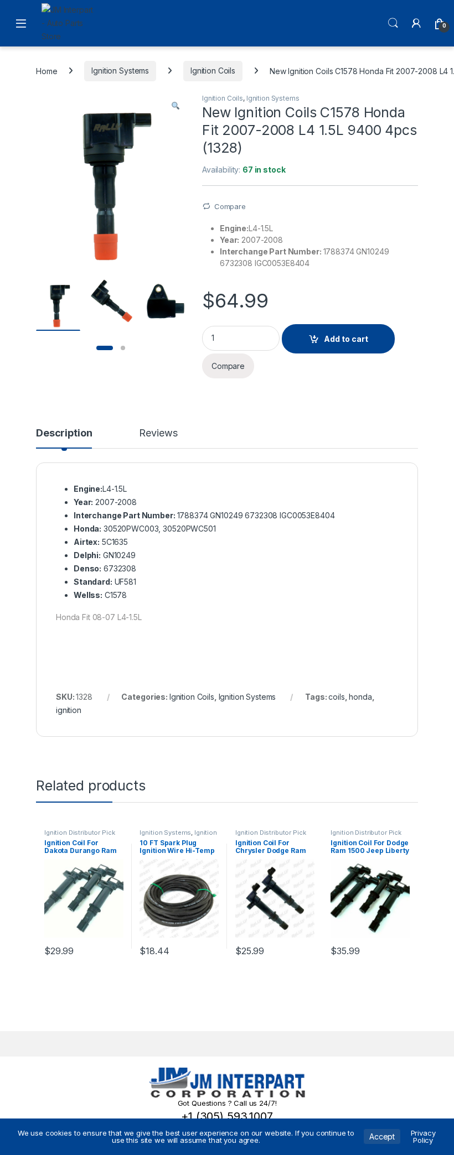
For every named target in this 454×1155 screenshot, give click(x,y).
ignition (68, 710)
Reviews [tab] (158, 433)
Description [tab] (64, 433)
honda (360, 696)
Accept (382, 1136)
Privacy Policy (423, 1136)
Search (393, 23)
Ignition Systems (120, 70)
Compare (230, 206)
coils (336, 696)
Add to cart (346, 339)
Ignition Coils (212, 70)
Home (46, 70)
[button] (175, 105)
